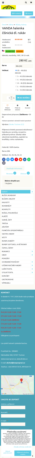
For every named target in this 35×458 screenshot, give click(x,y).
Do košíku (24, 97)
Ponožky (6, 258)
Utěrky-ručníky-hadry (11, 265)
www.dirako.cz (22, 359)
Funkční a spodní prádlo (12, 230)
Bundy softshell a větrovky (14, 244)
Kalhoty (5, 202)
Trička (5, 223)
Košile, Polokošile (10, 213)
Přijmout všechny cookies (23, 453)
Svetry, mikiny (8, 234)
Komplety (6, 209)
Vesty (4, 237)
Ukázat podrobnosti (8, 452)
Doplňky (5, 276)
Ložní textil (7, 269)
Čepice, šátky (7, 248)
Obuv (4, 255)
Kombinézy (6, 206)
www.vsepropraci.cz (8, 359)
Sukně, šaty (7, 220)
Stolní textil (7, 272)
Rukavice (6, 251)
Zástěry (5, 227)
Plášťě (5, 216)
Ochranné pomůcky (10, 262)
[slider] (18, 39)
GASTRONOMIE (8, 279)
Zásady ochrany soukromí (22, 447)
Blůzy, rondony (9, 195)
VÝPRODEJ (6, 283)
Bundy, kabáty (8, 241)
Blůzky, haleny (8, 199)
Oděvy (4, 192)
